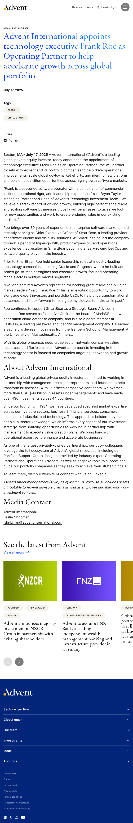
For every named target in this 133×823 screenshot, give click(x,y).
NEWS (6, 28)
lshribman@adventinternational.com (32, 522)
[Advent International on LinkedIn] (5, 817)
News (89, 7)
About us (77, 7)
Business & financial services (83, 615)
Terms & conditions (12, 796)
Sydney (12, 615)
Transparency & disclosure (16, 802)
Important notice (11, 785)
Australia (13, 607)
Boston (12, 110)
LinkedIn (100, 474)
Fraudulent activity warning (16, 808)
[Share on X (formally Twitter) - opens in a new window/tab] (10, 140)
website (48, 474)
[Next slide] (19, 661)
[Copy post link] (16, 140)
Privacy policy (10, 791)
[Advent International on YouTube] (23, 817)
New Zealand (37, 607)
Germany (71, 607)
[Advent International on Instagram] (16, 817)
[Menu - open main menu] (125, 7)
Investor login (108, 7)
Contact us (8, 779)
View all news (13, 552)
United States (16, 117)
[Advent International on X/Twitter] (10, 817)
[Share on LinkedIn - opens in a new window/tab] (5, 140)
